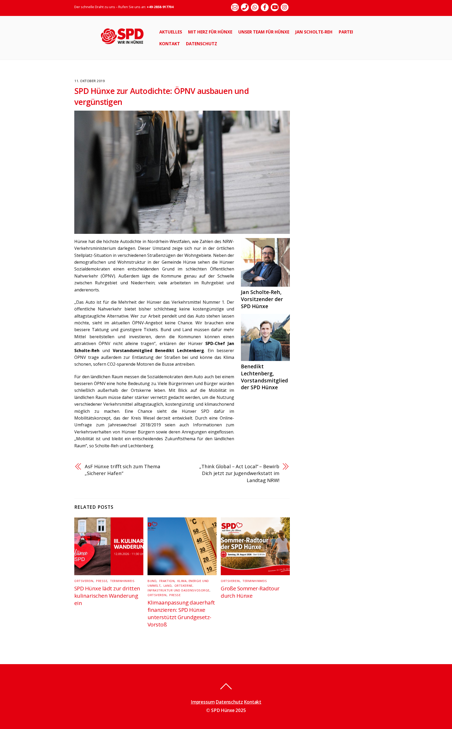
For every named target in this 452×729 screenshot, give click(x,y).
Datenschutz (201, 44)
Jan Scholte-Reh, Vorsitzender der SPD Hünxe (262, 299)
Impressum (202, 702)
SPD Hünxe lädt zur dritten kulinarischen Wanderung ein (107, 596)
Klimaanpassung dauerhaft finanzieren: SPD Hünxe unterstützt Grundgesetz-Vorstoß (181, 613)
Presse (101, 581)
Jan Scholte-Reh (313, 32)
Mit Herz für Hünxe (210, 32)
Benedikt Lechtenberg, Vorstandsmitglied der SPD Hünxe (264, 377)
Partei (346, 32)
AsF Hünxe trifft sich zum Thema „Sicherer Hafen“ (122, 469)
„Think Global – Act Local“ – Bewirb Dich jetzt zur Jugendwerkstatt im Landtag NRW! (239, 473)
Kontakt (169, 44)
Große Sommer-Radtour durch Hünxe (250, 592)
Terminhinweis (122, 581)
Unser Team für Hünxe (263, 32)
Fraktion (166, 581)
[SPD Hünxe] (125, 47)
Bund (152, 581)
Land (167, 585)
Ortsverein (83, 581)
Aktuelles (170, 32)
